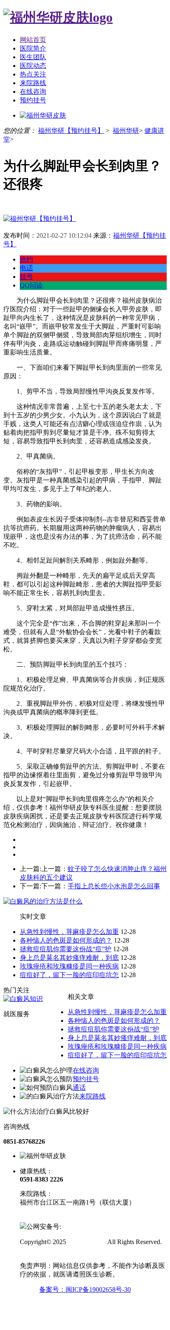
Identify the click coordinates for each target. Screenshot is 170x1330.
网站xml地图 (38, 1250)
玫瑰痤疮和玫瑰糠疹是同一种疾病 (69, 966)
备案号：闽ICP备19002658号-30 (85, 1289)
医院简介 (33, 48)
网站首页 (33, 39)
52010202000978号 (87, 1226)
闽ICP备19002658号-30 (52, 1217)
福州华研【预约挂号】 (71, 130)
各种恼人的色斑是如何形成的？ (66, 940)
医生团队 (33, 56)
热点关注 (33, 74)
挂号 (26, 276)
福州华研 (126, 130)
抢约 (26, 259)
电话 (26, 267)
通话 (79, 1087)
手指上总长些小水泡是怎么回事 (114, 886)
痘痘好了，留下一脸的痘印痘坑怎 (69, 974)
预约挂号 (33, 100)
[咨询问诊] (39, 218)
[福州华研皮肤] (58, 17)
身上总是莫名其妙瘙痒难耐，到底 (69, 957)
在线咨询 (33, 91)
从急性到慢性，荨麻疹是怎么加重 (69, 931)
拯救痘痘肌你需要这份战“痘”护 (65, 948)
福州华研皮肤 (86, 1241)
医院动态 (33, 65)
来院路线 (33, 82)
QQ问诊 (31, 285)
